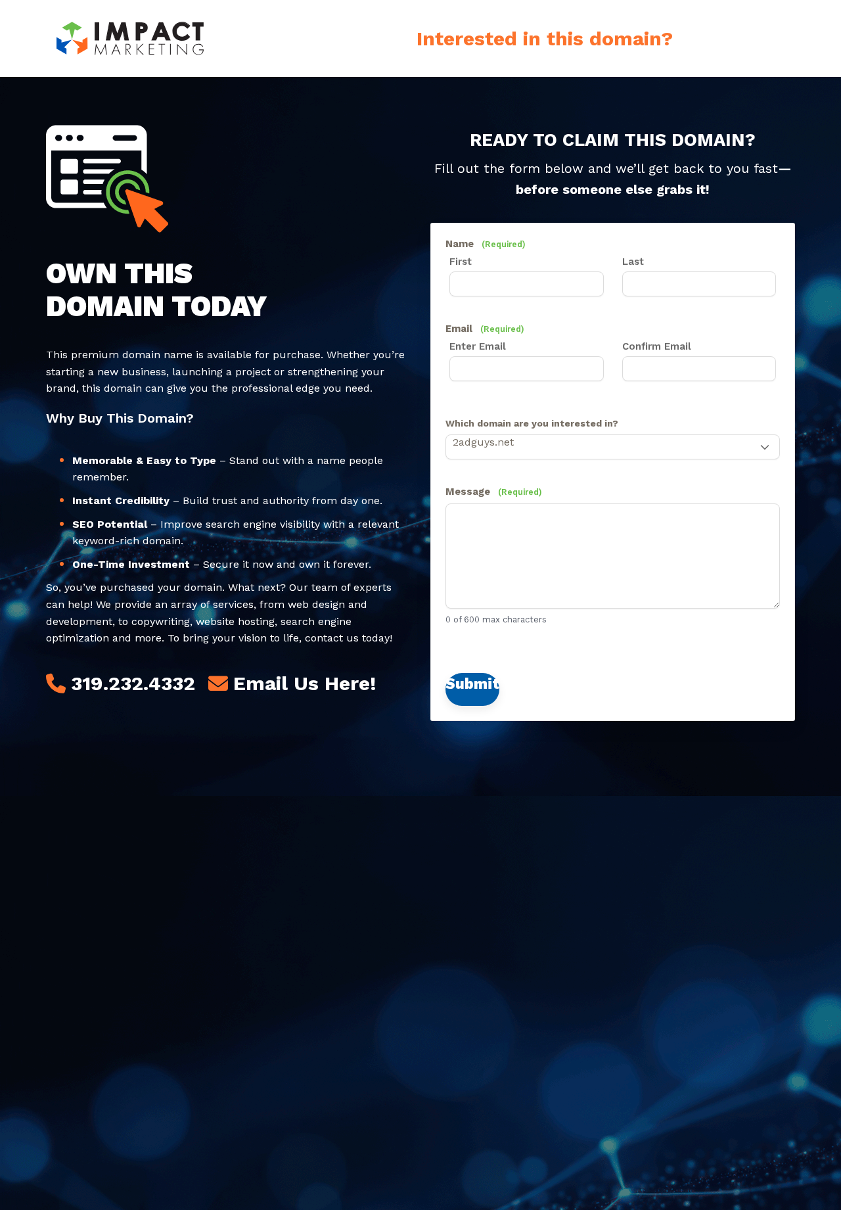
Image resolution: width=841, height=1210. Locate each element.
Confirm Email (656, 346)
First (460, 262)
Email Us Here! (304, 683)
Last (633, 262)
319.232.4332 (133, 683)
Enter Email (477, 346)
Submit (472, 683)
